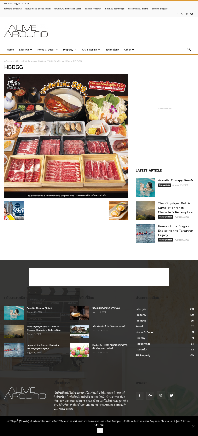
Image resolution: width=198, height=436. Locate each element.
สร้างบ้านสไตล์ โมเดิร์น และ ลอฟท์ (108, 326)
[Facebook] (177, 14)
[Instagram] (187, 14)
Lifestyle (24, 49)
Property (68, 49)
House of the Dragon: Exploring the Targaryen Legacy (175, 230)
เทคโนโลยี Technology (115, 8)
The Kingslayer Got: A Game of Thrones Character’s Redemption (175, 208)
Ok (100, 430)
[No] (193, 426)
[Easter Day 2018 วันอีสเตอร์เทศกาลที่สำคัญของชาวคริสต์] (79, 350)
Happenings (164, 184)
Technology (112, 49)
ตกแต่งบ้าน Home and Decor (67, 8)
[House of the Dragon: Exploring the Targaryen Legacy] (145, 233)
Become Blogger (159, 8)
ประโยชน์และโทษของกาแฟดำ (106, 308)
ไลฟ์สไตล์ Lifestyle (13, 8)
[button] (189, 50)
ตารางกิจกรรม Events (138, 8)
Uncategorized (165, 216)
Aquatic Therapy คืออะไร (176, 180)
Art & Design (89, 49)
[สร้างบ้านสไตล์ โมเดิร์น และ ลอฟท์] (79, 331)
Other (127, 49)
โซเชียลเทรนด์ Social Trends (38, 8)
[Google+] (182, 14)
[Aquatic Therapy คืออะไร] (145, 187)
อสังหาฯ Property (93, 8)
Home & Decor (46, 49)
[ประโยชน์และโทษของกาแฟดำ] (79, 313)
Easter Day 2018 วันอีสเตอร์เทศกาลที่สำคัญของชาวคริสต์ (109, 346)
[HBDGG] (66, 197)
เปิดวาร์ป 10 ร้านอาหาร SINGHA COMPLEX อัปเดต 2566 (42, 61)
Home (10, 49)
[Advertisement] (123, 31)
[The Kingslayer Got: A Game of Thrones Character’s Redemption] (145, 210)
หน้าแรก (8, 61)
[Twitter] (191, 14)
